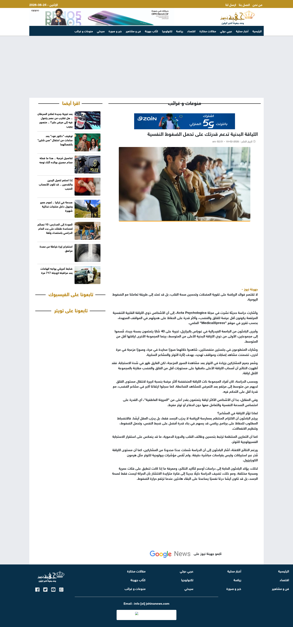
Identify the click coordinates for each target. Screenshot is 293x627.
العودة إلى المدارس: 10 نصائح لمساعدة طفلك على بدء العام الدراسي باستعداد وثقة (55, 228)
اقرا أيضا (71, 102)
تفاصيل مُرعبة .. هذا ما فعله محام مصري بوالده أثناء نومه (56, 159)
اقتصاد (191, 30)
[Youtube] (53, 589)
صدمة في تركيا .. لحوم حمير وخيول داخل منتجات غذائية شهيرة (56, 206)
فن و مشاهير (133, 30)
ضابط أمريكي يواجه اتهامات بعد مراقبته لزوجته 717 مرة (56, 270)
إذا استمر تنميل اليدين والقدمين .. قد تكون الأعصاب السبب (56, 184)
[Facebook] (37, 589)
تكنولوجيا (167, 30)
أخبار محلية (242, 30)
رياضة (179, 30)
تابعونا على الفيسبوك (71, 293)
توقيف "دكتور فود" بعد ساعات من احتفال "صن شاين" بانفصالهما (55, 139)
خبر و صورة (115, 30)
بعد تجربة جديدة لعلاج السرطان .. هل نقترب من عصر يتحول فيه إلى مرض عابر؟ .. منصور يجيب (55, 119)
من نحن (257, 4)
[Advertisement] (146, 67)
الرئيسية (257, 30)
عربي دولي (226, 30)
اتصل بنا (244, 4)
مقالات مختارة (208, 30)
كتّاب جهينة (151, 30)
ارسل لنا (230, 4)
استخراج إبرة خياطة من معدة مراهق (56, 248)
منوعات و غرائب (84, 30)
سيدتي (101, 30)
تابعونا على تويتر (71, 309)
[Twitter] (45, 589)
